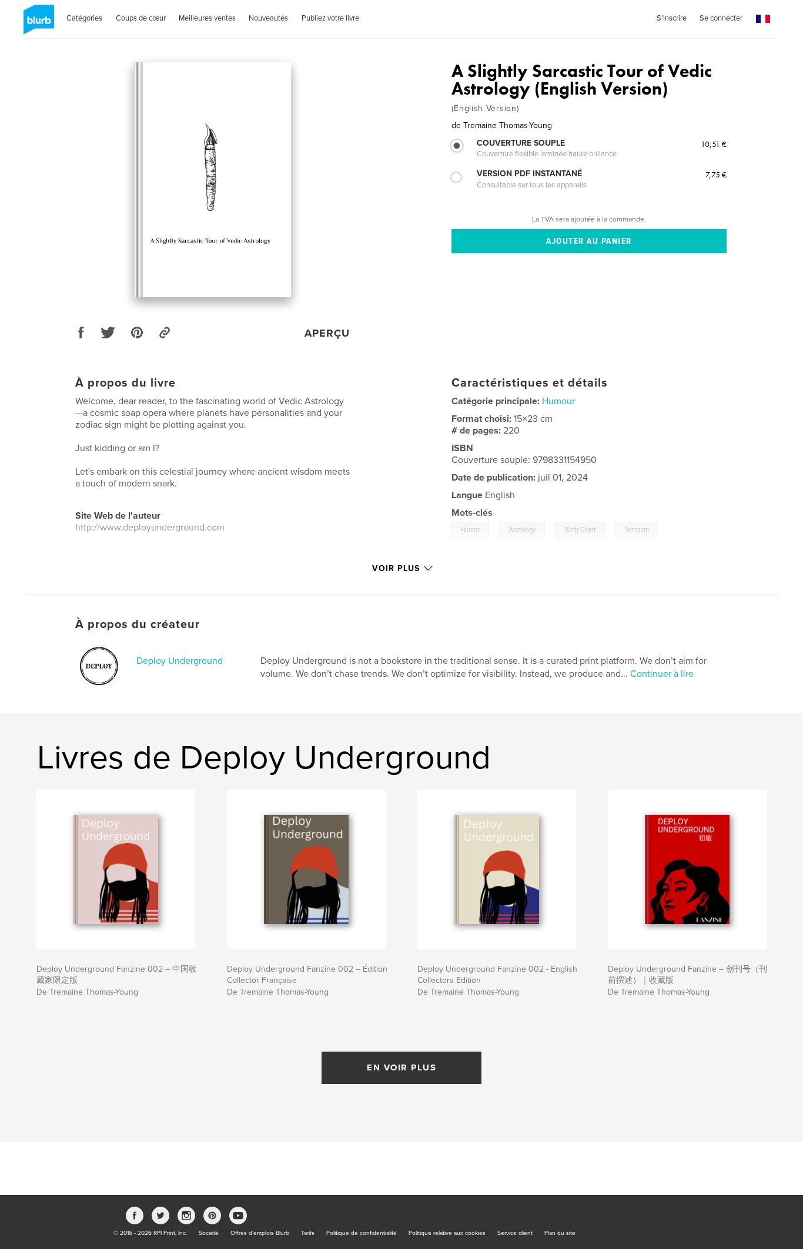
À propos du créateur (137, 624)
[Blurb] (36, 24)
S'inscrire (672, 18)
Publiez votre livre (330, 18)
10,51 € (714, 144)
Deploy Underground (179, 661)
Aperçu (327, 333)
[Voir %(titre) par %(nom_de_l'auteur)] (212, 179)
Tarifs (307, 1233)
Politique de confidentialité (361, 1233)
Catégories (84, 18)
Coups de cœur (141, 18)
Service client (515, 1233)
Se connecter (721, 18)
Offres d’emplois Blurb (259, 1233)
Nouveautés (268, 18)
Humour (558, 401)
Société (209, 1233)
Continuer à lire (662, 674)
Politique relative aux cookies (447, 1233)
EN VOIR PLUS (401, 1067)
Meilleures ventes (207, 18)
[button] (763, 19)
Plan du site (560, 1233)
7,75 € (716, 174)
